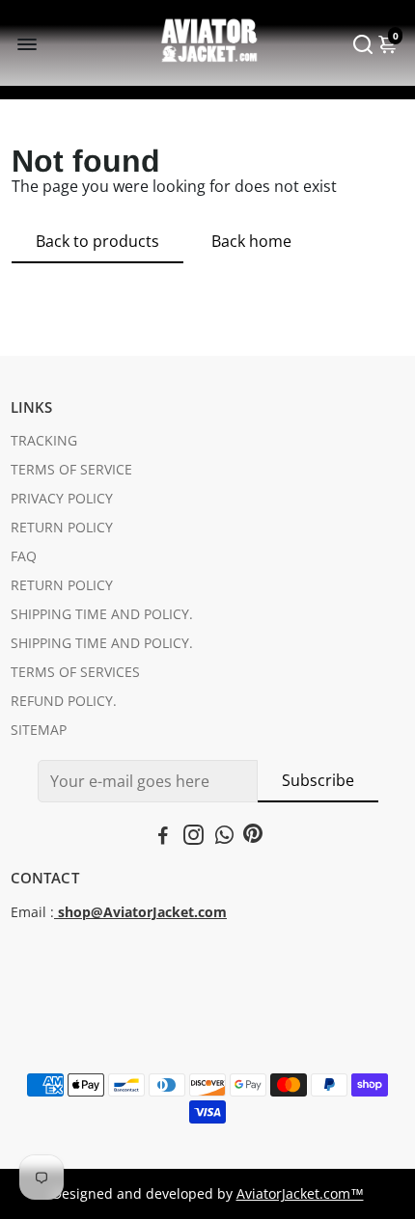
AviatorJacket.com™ (300, 1194)
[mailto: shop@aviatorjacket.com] (56, 912)
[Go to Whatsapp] (224, 837)
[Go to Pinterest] (253, 837)
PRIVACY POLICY (62, 498)
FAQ (24, 556)
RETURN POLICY (62, 527)
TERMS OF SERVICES (75, 672)
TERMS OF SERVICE (71, 469)
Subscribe (318, 780)
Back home (251, 241)
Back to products (97, 241)
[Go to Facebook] (163, 837)
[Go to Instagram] (193, 837)
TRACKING (44, 440)
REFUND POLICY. (64, 701)
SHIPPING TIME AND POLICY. (102, 614)
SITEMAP (39, 730)
